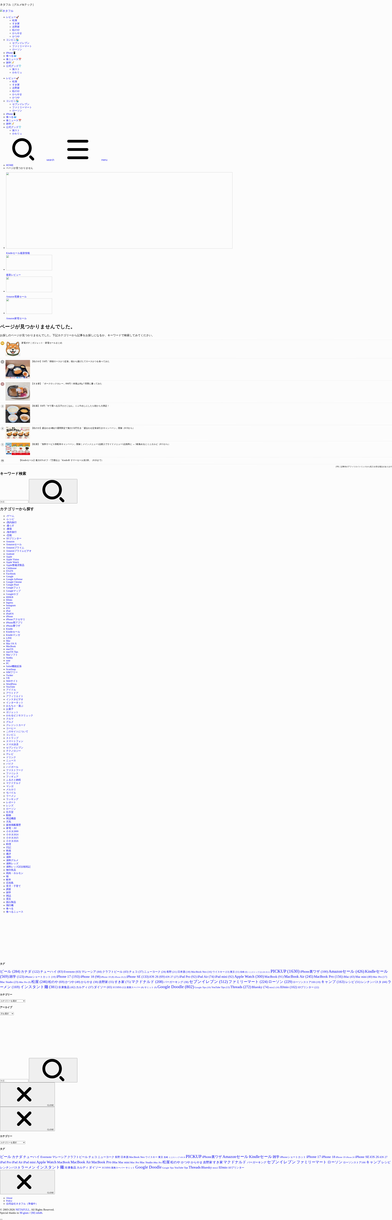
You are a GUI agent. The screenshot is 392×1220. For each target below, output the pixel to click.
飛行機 (9, 905)
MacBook (11, 646)
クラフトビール (115, 971)
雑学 (8, 892)
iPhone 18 (90, 976)
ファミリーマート (22, 46)
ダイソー (103, 987)
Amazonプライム (15, 547)
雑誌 (8, 895)
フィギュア (12, 776)
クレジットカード (16, 725)
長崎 (244, 972)
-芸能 (9, 535)
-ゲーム (10, 516)
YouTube (10, 686)
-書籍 (9, 528)
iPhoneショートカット (40, 976)
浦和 (8, 857)
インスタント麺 (38, 987)
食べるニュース (14, 911)
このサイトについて (17, 731)
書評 (8, 854)
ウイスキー (221, 972)
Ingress (9, 602)
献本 (8, 879)
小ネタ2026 (12, 841)
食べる (9, 908)
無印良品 (11, 870)
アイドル (11, 689)
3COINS (119, 987)
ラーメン (11, 796)
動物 (8, 815)
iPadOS (10, 613)
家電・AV (11, 828)
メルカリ (11, 789)
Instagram (11, 605)
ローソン (17, 49)
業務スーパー (135, 987)
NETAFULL (23, 1209)
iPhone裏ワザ (13, 625)
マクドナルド (13, 783)
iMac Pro (25, 982)
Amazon (10, 541)
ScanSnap (11, 669)
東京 (234, 972)
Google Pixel (12, 584)
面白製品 (11, 902)
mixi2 (274, 987)
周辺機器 (11, 818)
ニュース (11, 760)
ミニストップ (255, 972)
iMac (349, 976)
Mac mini (363, 976)
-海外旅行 (11, 532)
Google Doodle (176, 986)
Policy (9, 1200)
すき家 (16, 23)
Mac (8, 641)
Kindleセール (13, 631)
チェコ (136, 971)
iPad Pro (188, 976)
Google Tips (203, 987)
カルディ (84, 987)
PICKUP (285, 971)
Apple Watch (12, 562)
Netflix (9, 658)
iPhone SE (137, 976)
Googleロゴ (12, 594)
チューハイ (51, 971)
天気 (8, 821)
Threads (240, 987)
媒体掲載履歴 (13, 825)
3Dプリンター (13, 538)
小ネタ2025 (12, 837)
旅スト (16, 69)
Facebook (11, 573)
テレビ (9, 754)
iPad (8, 611)
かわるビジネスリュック (19, 715)
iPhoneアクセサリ (15, 619)
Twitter (9, 675)
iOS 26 (157, 976)
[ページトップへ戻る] (1, 1219)
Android (10, 554)
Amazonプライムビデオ (19, 551)
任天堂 (9, 812)
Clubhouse (11, 568)
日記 (8, 847)
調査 (8, 889)
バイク (9, 763)
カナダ (30, 971)
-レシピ (10, 519)
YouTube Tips (220, 987)
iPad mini (224, 976)
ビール (10, 971)
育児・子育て (13, 886)
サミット (150, 987)
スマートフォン (14, 741)
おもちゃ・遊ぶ (14, 705)
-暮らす (10, 525)
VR (8, 678)
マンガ (9, 786)
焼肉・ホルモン (14, 873)
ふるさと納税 (13, 779)
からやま (17, 33)
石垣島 (9, 882)
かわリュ (17, 72)
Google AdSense (14, 579)
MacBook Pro (328, 976)
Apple (9, 556)
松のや (16, 30)
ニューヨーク (155, 971)
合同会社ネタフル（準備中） (22, 1203)
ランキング (12, 799)
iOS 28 (266, 972)
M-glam (24, 1212)
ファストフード (14, 770)
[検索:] (14, 501)
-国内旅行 (11, 522)
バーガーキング (176, 982)
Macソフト (12, 654)
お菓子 (9, 709)
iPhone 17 (68, 976)
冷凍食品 (66, 987)
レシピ (352, 982)
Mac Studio (9, 982)
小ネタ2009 (12, 831)
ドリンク (11, 757)
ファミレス (12, 773)
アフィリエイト (14, 696)
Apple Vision (12, 559)
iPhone (9, 616)
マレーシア (91, 971)
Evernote (72, 971)
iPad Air (205, 976)
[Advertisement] (92, 937)
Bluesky (260, 987)
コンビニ (11, 734)
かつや (16, 36)
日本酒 (183, 971)
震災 (8, 899)
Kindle (9, 629)
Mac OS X (11, 643)
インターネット (14, 702)
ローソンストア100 (306, 982)
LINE (9, 638)
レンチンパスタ (374, 982)
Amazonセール (14, 544)
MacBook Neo (201, 971)
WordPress (11, 684)
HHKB (9, 597)
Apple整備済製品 (15, 565)
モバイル (11, 792)
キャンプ (333, 982)
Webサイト (12, 681)
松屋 (14, 20)
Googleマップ (13, 591)
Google (9, 576)
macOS (9, 649)
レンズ (9, 805)
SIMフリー (12, 672)
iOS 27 (172, 976)
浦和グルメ (12, 860)
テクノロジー (13, 751)
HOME (9, 165)
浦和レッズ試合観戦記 (18, 866)
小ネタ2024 (12, 834)
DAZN (9, 571)
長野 (171, 971)
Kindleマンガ (13, 635)
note (8, 660)
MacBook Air (298, 976)
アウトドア (12, 693)
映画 (8, 850)
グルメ (9, 722)
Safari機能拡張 (14, 666)
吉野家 (16, 26)
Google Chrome (14, 582)
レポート (11, 802)
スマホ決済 (12, 744)
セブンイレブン (20, 43)
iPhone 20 (120, 977)
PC (7, 663)
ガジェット (12, 712)
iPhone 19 (107, 977)
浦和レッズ (12, 863)
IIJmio (9, 600)
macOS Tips (12, 652)
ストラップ (12, 738)
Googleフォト (13, 587)
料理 (8, 844)
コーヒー (11, 728)
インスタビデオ (14, 699)
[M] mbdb (36, 1212)
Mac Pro (380, 976)
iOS (8, 608)
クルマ (9, 718)
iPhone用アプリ (14, 622)
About (9, 1198)
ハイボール (12, 767)
